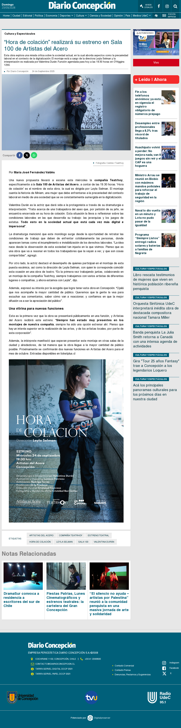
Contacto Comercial (124, 665)
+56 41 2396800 (93, 659)
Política (39, 15)
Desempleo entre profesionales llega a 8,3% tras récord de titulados (147, 131)
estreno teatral (98, 535)
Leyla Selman (64, 542)
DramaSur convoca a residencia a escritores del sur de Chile (22, 599)
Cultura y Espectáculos (151, 268)
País (127, 15)
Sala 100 (83, 542)
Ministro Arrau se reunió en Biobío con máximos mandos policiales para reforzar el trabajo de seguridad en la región (147, 188)
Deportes (65, 15)
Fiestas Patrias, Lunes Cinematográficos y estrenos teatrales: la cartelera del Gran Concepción (65, 601)
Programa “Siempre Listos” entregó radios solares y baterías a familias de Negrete (147, 244)
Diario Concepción (19, 71)
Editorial (27, 15)
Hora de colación (40, 542)
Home (6, 15)
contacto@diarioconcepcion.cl (55, 664)
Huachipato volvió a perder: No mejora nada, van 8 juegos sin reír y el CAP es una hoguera (148, 156)
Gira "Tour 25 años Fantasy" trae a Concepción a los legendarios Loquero (156, 365)
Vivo (156, 62)
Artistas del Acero (41, 535)
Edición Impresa (172, 15)
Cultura (80, 15)
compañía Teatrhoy (70, 535)
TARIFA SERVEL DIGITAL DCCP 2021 (54, 669)
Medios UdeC (140, 15)
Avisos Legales (148, 6)
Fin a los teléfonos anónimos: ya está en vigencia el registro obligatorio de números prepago (148, 103)
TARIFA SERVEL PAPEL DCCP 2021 (53, 674)
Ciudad (16, 15)
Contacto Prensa (123, 670)
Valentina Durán (104, 542)
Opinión (118, 15)
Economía (51, 15)
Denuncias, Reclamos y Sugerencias (133, 674)
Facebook (174, 668)
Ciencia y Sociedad (100, 15)
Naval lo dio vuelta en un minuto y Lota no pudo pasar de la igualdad (147, 218)
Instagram (174, 662)
